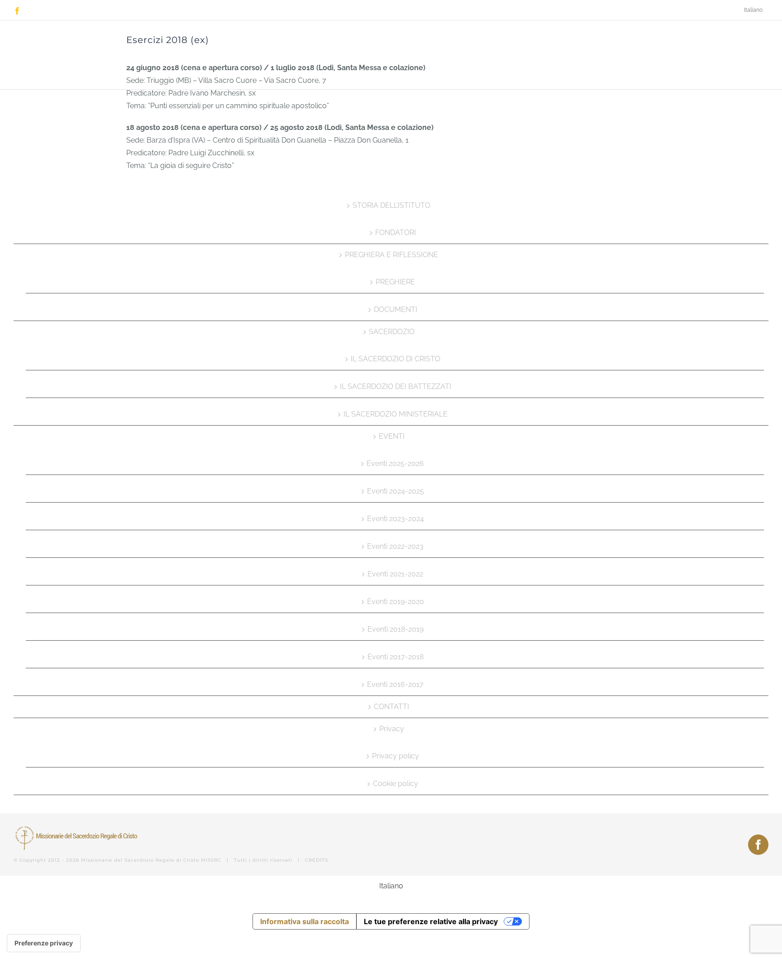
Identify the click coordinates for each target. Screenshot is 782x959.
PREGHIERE (395, 282)
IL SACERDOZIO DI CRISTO (395, 359)
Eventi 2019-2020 (395, 601)
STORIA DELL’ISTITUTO (391, 205)
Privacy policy (395, 756)
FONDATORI (395, 232)
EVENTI (392, 436)
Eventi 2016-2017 (395, 684)
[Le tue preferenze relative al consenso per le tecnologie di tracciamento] (43, 943)
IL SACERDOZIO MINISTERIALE (395, 414)
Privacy (391, 728)
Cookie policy (395, 783)
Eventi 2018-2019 (395, 629)
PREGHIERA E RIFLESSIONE (391, 254)
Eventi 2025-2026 (395, 463)
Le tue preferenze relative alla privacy (431, 921)
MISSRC (211, 860)
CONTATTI (391, 706)
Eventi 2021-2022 (395, 574)
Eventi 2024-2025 (395, 491)
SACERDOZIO (392, 331)
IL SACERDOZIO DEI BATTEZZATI (395, 386)
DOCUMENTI (395, 309)
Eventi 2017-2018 (395, 656)
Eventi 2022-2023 (395, 546)
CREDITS (316, 860)
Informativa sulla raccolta (304, 921)
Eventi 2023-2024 (395, 518)
